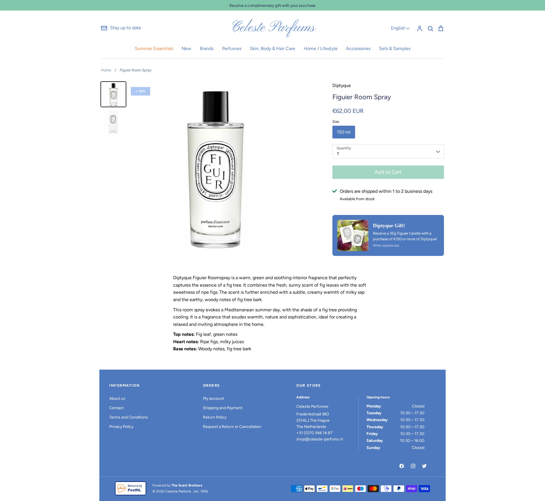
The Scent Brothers (186, 485)
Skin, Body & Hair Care (272, 48)
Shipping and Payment (222, 407)
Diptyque (341, 85)
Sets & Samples (394, 48)
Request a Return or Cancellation (232, 426)
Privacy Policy (121, 426)
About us (117, 398)
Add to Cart (388, 172)
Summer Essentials (154, 48)
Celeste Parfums (272, 28)
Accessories (358, 48)
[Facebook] (401, 466)
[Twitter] (424, 466)
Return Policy (215, 417)
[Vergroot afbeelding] (352, 235)
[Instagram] (413, 466)
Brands (206, 48)
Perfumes (231, 48)
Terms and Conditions (128, 417)
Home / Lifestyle (321, 48)
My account (213, 398)
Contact (116, 407)
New (186, 48)
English (398, 28)
